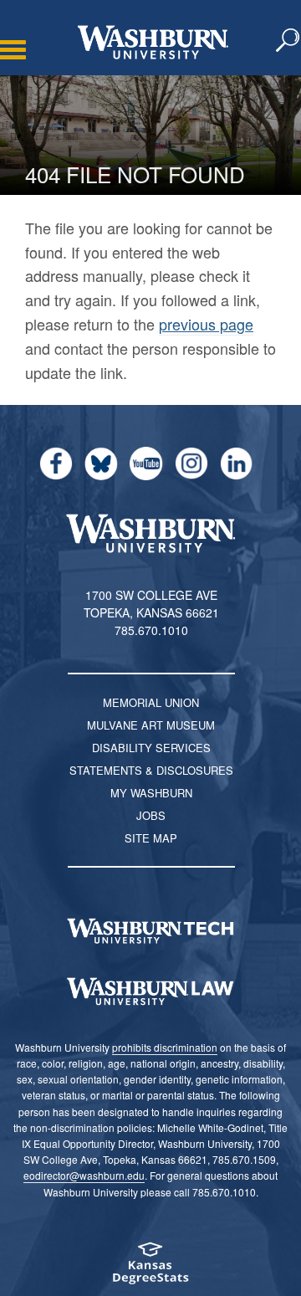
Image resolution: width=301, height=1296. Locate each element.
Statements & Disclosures (151, 770)
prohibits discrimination (164, 1047)
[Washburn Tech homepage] (150, 931)
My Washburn (151, 793)
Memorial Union (151, 702)
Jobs (151, 815)
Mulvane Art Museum (151, 725)
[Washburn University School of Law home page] (150, 991)
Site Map (151, 838)
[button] (288, 41)
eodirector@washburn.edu (84, 1175)
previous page (206, 324)
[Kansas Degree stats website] (150, 1269)
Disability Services (151, 748)
